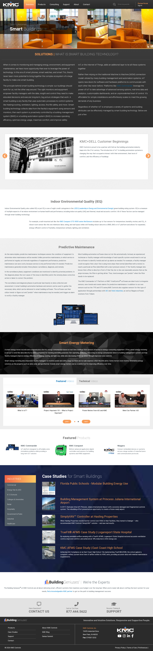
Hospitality (11, 509)
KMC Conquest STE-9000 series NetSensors (76, 222)
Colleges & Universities (15, 499)
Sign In (140, 5)
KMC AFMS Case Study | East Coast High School (91, 548)
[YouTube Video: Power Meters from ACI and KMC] (94, 398)
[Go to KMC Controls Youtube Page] (119, 637)
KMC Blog (45, 632)
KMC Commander (125, 86)
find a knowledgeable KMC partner (59, 591)
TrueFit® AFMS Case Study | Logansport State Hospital (96, 532)
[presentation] (5, 156)
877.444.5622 (76, 611)
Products (11, 628)
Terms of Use (132, 648)
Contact (11, 641)
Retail (9, 504)
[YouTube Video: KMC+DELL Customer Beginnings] (41, 155)
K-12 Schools (12, 495)
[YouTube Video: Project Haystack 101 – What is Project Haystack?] (58, 398)
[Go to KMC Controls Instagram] (124, 637)
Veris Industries (117, 291)
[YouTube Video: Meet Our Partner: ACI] (130, 398)
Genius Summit (47, 636)
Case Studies (13, 632)
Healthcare (11, 524)
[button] (74, 422)
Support (11, 636)
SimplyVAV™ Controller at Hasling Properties (89, 516)
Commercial (11, 485)
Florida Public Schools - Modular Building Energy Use (94, 483)
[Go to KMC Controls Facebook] (132, 637)
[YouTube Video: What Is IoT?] (22, 398)
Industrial (10, 519)
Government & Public (14, 514)
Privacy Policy (120, 648)
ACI (107, 291)
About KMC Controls (49, 628)
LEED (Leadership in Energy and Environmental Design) (93, 208)
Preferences (142, 648)
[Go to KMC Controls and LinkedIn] (129, 637)
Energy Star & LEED (14, 490)
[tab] (39, 381)
